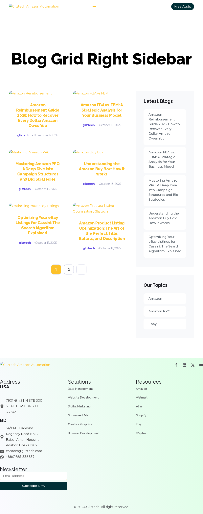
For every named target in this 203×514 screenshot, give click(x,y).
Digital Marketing (79, 406)
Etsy (139, 424)
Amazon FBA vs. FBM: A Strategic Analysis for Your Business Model (102, 110)
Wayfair (141, 433)
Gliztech (93, 507)
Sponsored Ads (78, 415)
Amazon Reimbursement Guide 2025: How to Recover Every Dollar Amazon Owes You (37, 115)
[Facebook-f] (176, 365)
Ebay (152, 324)
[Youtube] (201, 365)
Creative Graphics (80, 424)
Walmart (141, 397)
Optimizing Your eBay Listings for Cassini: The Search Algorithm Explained (164, 244)
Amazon (155, 298)
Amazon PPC (159, 311)
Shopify (141, 415)
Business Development (83, 433)
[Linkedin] (184, 365)
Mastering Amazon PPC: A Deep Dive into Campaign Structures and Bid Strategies (37, 171)
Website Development (83, 397)
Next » (81, 269)
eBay (139, 406)
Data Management (80, 388)
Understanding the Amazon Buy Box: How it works (101, 168)
